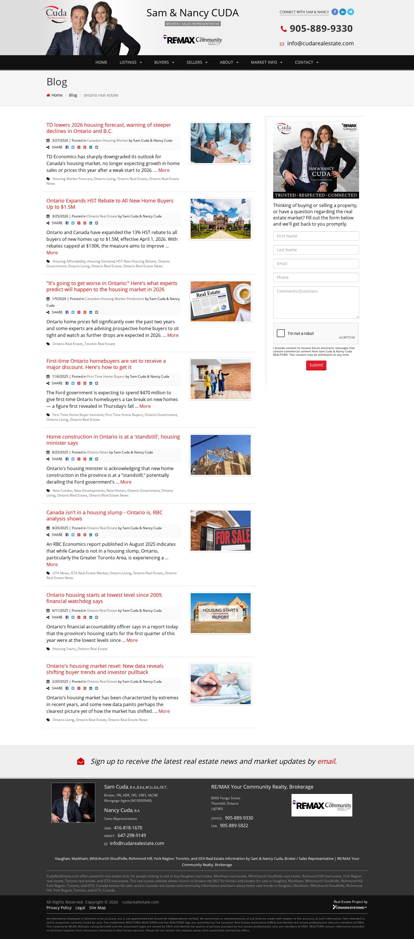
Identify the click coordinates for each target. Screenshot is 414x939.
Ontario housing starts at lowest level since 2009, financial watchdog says (104, 597)
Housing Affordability (69, 261)
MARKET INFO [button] (264, 62)
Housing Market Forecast (72, 178)
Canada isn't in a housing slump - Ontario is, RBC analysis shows (104, 515)
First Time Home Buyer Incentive (78, 414)
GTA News (61, 573)
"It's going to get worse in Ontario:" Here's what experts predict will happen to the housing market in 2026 (111, 286)
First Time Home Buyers (106, 376)
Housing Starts (64, 648)
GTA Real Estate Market (89, 573)
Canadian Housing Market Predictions (114, 298)
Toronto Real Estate (99, 343)
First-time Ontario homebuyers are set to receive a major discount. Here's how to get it (106, 363)
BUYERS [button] (162, 62)
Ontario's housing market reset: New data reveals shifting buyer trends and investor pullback (105, 668)
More (164, 170)
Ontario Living (104, 178)
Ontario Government (161, 414)
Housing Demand (101, 261)
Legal (80, 907)
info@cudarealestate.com (320, 43)
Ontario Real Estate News (143, 266)
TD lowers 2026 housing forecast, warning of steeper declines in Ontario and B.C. (108, 127)
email (326, 761)
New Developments (89, 490)
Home (57, 95)
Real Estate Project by (351, 901)
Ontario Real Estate (132, 178)
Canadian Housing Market (107, 140)
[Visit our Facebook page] (334, 11)
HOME (101, 62)
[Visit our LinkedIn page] (342, 11)
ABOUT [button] (227, 62)
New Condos (62, 490)
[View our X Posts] (350, 11)
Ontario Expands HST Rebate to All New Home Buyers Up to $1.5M (109, 203)
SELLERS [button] (195, 62)
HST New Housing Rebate (136, 261)
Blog (73, 95)
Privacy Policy (59, 907)
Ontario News (97, 452)
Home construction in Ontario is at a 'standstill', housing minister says (113, 439)
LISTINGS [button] (129, 62)
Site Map (97, 907)
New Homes (116, 490)
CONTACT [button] (304, 62)
